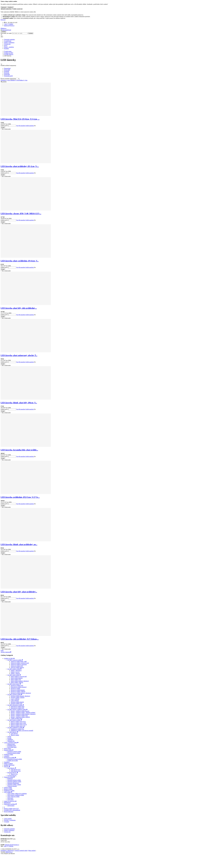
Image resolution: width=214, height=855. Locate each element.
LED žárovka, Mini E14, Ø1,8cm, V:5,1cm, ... (20, 119)
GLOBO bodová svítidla (14, 720)
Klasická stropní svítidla (13, 753)
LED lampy (10, 799)
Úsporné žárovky (11, 775)
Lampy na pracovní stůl (10, 801)
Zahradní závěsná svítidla (14, 780)
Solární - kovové (15, 672)
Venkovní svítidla (9, 777)
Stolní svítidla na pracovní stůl (19, 676)
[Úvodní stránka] (6, 30)
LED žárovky (14, 733)
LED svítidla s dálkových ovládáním (17, 793)
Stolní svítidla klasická (16, 678)
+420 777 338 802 (8, 846)
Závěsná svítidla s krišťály (17, 697)
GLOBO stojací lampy (13, 684)
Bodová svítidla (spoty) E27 (11, 808)
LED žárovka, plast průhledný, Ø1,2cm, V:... (20, 166)
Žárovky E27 (14, 774)
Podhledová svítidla (9, 790)
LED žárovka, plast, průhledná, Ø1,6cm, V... (20, 261)
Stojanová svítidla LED (17, 685)
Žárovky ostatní (15, 735)
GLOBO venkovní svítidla (14, 660)
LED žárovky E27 (15, 769)
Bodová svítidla (8, 789)
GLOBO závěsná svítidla (14, 694)
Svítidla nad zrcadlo (12, 760)
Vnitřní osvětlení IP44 (16, 718)
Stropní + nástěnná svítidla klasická (20, 711)
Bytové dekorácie (8, 811)
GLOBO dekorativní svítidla (15, 705)
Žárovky (6, 766)
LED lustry (10, 798)
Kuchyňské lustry (12, 747)
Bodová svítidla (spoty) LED (18, 723)
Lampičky (6, 756)
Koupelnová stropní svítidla (14, 759)
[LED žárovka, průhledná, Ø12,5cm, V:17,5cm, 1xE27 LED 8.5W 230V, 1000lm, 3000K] (26, 493)
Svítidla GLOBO (8, 658)
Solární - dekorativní (16, 670)
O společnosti (7, 41)
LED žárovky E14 (15, 771)
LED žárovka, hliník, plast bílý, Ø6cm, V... (19, 403)
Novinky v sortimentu (10, 820)
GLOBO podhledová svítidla (15, 727)
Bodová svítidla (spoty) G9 (18, 726)
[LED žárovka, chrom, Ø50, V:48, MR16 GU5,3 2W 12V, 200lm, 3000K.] (26, 210)
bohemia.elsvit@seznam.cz (12, 844)
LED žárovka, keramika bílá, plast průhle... (19, 450)
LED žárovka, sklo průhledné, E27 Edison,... (20, 639)
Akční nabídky (8, 818)
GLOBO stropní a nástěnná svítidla (16, 709)
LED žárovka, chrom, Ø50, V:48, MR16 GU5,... (21, 213)
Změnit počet (4, 125)
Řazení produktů (5, 78)
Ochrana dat (7, 44)
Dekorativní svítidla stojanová (18, 687)
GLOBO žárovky (12, 732)
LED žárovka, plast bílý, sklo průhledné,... (19, 308)
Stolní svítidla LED (16, 679)
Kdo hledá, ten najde (6, 33)
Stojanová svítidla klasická (18, 690)
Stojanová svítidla (15, 688)
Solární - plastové (15, 673)
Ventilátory (10, 739)
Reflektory (10, 778)
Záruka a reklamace (9, 42)
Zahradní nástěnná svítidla (14, 781)
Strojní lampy (10, 805)
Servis (5, 45)
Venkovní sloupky (12, 786)
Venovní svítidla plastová (17, 667)
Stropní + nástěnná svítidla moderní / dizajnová (23, 714)
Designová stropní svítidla (14, 751)
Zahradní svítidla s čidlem (14, 784)
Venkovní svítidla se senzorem (19, 664)
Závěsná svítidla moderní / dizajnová (20, 696)
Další (2, 650)
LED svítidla (7, 792)
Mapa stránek (31, 850)
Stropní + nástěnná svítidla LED (19, 715)
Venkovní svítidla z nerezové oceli (20, 663)
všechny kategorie (5, 652)
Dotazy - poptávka (9, 47)
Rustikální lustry (11, 745)
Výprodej (6, 821)
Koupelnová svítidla (9, 757)
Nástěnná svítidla (8, 754)
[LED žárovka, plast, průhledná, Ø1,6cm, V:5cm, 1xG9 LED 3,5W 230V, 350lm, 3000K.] (26, 257)
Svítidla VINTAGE (9, 765)
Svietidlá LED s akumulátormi (12, 810)
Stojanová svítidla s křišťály (18, 691)
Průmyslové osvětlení (10, 804)
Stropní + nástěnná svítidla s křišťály (20, 717)
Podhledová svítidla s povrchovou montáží (22, 730)
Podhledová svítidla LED (17, 729)
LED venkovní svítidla (13, 796)
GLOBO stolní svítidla (13, 675)
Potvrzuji (3, 19)
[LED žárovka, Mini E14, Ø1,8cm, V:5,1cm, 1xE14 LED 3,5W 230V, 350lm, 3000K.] (26, 115)
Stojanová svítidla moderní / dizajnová (21, 693)
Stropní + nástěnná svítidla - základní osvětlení (23, 712)
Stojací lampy (7, 748)
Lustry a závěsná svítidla (10, 742)
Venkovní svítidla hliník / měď (19, 661)
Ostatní (9, 736)
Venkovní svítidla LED (17, 666)
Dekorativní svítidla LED (17, 708)
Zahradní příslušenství (13, 783)
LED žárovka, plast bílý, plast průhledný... (19, 592)
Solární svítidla (8, 787)
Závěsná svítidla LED (16, 703)
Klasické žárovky (12, 772)
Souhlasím (10, 7)
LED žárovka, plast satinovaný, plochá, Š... (19, 355)
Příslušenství (7, 802)
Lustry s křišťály (15, 699)
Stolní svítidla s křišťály (17, 682)
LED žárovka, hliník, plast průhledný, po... (19, 544)
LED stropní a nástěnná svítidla (15, 795)
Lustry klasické (15, 700)
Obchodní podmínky (9, 39)
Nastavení (3, 7)
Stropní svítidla (8, 750)
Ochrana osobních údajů (21, 850)
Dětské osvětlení (8, 763)
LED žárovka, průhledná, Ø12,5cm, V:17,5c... (20, 497)
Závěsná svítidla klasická (17, 702)
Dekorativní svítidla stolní (17, 706)
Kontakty (6, 48)
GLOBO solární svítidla (13, 669)
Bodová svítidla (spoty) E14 (18, 721)
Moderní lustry (11, 744)
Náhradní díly (11, 741)
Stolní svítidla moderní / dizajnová (20, 681)
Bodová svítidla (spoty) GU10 (19, 724)
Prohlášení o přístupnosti (7, 850)
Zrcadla (9, 738)
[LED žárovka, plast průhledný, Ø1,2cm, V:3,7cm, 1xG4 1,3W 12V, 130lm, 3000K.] (26, 162)
